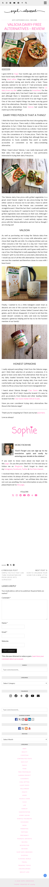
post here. (41, 413)
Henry (24, 795)
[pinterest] (26, 695)
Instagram (8, 469)
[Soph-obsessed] (24, 8)
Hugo (16, 74)
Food (24, 768)
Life (24, 805)
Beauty (24, 752)
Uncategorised (24, 869)
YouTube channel (36, 469)
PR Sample (6, 69)
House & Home (24, 798)
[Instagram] (6, 3)
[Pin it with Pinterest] (26, 719)
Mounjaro (24, 822)
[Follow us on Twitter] (23, 728)
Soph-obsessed (27, 881)
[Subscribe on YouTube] (29, 728)
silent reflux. (12, 79)
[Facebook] (18, 3)
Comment (6, 598)
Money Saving (24, 815)
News (24, 825)
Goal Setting (24, 782)
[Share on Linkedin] (29, 719)
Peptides (24, 832)
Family (24, 765)
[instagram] (10, 695)
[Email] (36, 495)
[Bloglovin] (22, 3)
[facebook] (16, 695)
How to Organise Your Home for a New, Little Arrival (37, 573)
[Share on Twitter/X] (10, 565)
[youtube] (32, 695)
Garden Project (24, 775)
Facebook (17, 469)
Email (4, 632)
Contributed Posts (24, 758)
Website (5, 641)
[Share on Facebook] (7, 565)
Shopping (24, 855)
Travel (24, 862)
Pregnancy (24, 835)
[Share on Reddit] (23, 719)
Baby (24, 748)
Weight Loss (24, 872)
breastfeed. (36, 90)
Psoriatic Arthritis (24, 838)
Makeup (24, 808)
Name (5, 623)
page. (7, 463)
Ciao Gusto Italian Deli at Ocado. (27, 398)
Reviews (34, 20)
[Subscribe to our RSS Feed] (26, 728)
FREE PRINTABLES (24, 772)
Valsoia (31, 107)
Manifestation (24, 812)
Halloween (24, 788)
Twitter (25, 469)
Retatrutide (24, 845)
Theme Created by (24, 884)
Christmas (24, 755)
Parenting (24, 828)
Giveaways (25, 778)
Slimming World (24, 858)
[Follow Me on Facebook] (19, 728)
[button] (46, 3)
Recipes (24, 842)
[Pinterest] (10, 3)
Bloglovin (18, 466)
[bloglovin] (21, 695)
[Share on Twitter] (19, 719)
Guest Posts (24, 785)
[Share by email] (32, 719)
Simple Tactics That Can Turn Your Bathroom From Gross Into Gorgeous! (13, 575)
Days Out (24, 762)
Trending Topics (24, 865)
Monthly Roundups (24, 818)
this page (20, 485)
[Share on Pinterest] (13, 565)
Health (24, 792)
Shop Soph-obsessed (24, 852)
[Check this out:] (16, 719)
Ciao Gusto (33, 390)
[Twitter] (3, 3)
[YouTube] (14, 3)
